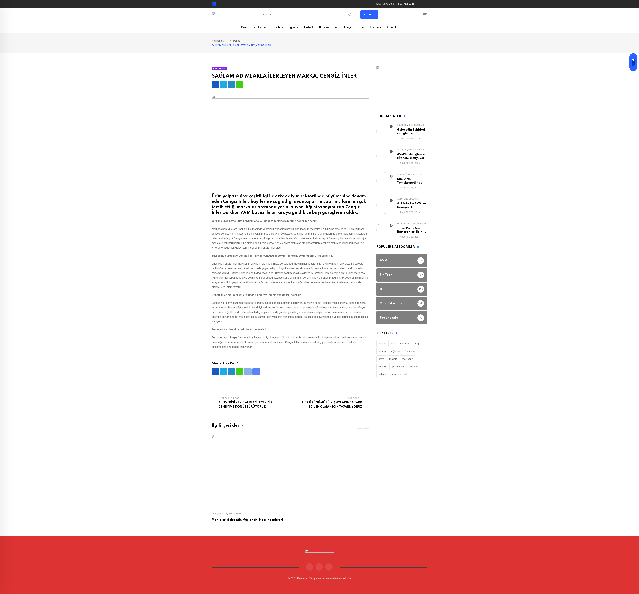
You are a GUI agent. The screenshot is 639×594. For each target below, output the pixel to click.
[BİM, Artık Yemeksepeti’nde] (384, 180)
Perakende (259, 27)
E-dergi (369, 14)
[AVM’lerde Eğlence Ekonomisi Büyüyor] (384, 156)
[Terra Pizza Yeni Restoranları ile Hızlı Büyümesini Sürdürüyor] (384, 230)
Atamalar (393, 27)
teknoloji (413, 366)
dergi (416, 343)
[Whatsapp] (239, 84)
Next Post (353, 398)
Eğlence (293, 27)
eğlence (395, 351)
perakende (398, 366)
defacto (404, 343)
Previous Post (230, 398)
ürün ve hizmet (399, 374)
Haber (361, 27)
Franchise (277, 27)
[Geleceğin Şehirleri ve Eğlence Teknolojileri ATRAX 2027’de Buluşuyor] (384, 131)
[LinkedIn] (231, 84)
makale (393, 358)
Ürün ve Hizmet (328, 27)
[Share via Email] (356, 84)
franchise (410, 351)
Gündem (375, 27)
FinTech (309, 27)
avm (393, 343)
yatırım (382, 374)
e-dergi (382, 351)
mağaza (383, 366)
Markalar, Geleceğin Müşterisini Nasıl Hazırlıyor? (247, 519)
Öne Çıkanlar (219, 513)
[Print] (364, 84)
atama (382, 343)
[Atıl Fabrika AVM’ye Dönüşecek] (384, 205)
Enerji (347, 27)
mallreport (407, 358)
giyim (381, 358)
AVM (243, 27)
